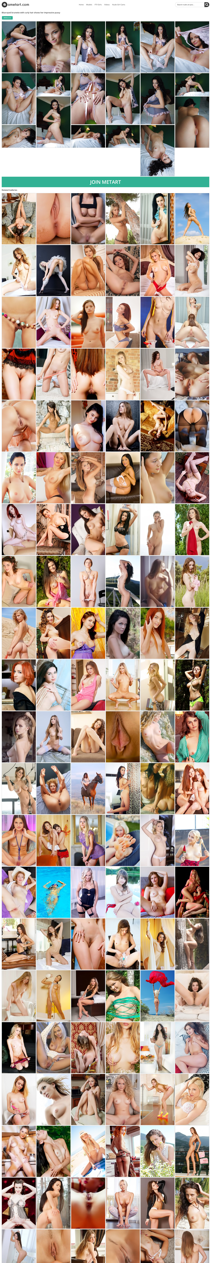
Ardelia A (7, 18)
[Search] (206, 4)
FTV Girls (98, 4)
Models (89, 4)
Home (81, 4)
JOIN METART (105, 182)
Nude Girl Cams (118, 4)
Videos (107, 4)
